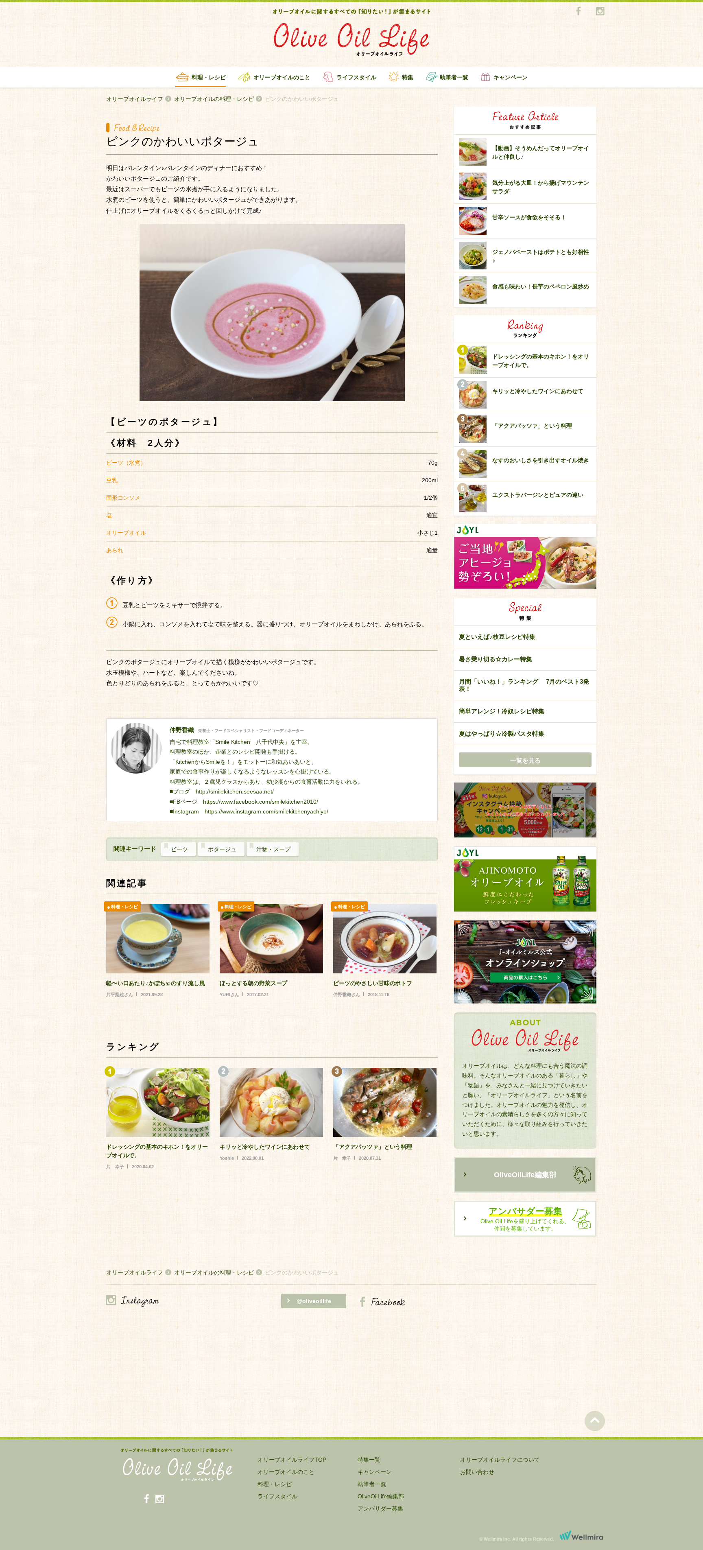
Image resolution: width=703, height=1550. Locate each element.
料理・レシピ (209, 77)
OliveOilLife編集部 (525, 1175)
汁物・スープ (273, 849)
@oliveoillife (314, 1301)
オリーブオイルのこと (281, 77)
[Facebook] (578, 12)
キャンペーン (510, 77)
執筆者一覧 (454, 77)
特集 (407, 77)
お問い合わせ (477, 1472)
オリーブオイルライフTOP (292, 1459)
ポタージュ (222, 849)
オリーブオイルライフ (134, 99)
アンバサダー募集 (380, 1508)
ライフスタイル (356, 77)
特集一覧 (369, 1459)
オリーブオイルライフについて (500, 1459)
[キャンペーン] (525, 810)
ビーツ (179, 849)
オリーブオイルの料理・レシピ (214, 99)
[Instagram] (600, 12)
